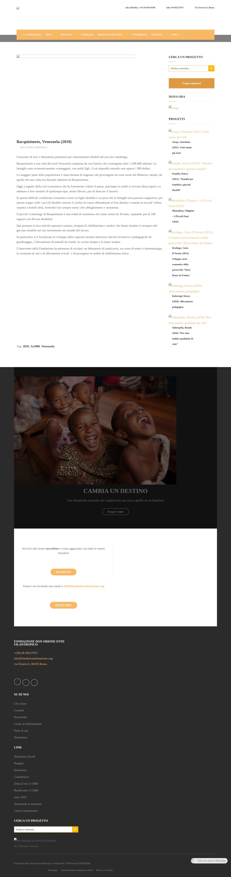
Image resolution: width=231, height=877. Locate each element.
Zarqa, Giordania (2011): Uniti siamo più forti (182, 147)
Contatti (19, 710)
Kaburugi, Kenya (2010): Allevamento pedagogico (182, 301)
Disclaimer (20, 737)
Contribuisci (21, 777)
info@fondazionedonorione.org (84, 586)
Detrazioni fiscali (24, 756)
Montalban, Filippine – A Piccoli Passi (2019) (183, 216)
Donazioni (20, 770)
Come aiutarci (191, 83)
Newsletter (20, 717)
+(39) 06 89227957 (26, 653)
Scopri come (116, 511)
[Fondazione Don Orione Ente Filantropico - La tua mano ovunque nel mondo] (27, 17)
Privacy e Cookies (104, 870)
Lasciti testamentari (26, 810)
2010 (22, 147)
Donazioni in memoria (28, 804)
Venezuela (40, 147)
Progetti (19, 763)
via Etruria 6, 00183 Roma (30, 664)
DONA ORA (63, 605)
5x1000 (29, 147)
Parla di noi (21, 730)
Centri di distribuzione (28, 724)
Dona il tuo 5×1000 (26, 783)
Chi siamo (20, 703)
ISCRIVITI (63, 572)
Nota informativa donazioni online (77, 870)
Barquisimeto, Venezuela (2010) (44, 141)
